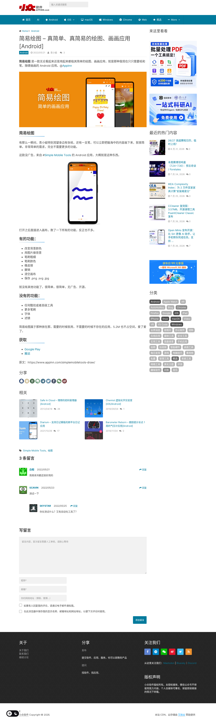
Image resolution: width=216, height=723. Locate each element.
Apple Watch (170, 301)
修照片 (167, 330)
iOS (69, 19)
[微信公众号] (164, 652)
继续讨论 (24, 657)
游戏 (166, 352)
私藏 (153, 358)
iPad (184, 313)
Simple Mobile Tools (57, 155)
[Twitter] (180, 652)
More (173, 19)
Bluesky (180, 663)
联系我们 (24, 653)
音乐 (175, 369)
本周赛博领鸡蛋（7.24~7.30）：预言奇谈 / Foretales (182, 166)
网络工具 (155, 364)
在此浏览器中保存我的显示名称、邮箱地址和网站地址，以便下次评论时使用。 (65, 611)
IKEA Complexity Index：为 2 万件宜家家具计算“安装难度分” (181, 187)
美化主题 (169, 364)
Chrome (127, 19)
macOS (88, 19)
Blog (170, 307)
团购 (191, 330)
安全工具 (182, 335)
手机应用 (182, 341)
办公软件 (180, 330)
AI (38, 19)
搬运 (27, 353)
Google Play (32, 349)
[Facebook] (147, 652)
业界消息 (155, 330)
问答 (166, 369)
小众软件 (24, 714)
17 (58, 430)
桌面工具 (188, 347)
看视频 (189, 352)
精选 (158, 19)
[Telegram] (156, 652)
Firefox (155, 313)
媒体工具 (169, 335)
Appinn (67, 65)
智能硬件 (175, 347)
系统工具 (186, 358)
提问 (84, 665)
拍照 (153, 347)
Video (187, 318)
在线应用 (155, 335)
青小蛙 (53, 52)
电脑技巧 (177, 352)
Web (144, 19)
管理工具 (164, 358)
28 (58, 408)
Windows (107, 19)
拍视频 (163, 347)
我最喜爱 (169, 341)
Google (167, 313)
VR (152, 324)
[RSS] (188, 652)
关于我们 (24, 650)
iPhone (155, 318)
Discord (192, 663)
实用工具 (155, 341)
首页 (28, 19)
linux (165, 318)
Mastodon (168, 663)
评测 (180, 364)
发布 (84, 650)
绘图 (50, 450)
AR (183, 301)
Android (53, 19)
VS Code (163, 324)
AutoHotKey (157, 307)
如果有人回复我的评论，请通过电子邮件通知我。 (50, 605)
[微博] (172, 652)
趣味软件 (155, 369)
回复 (144, 469)
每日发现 (155, 352)
